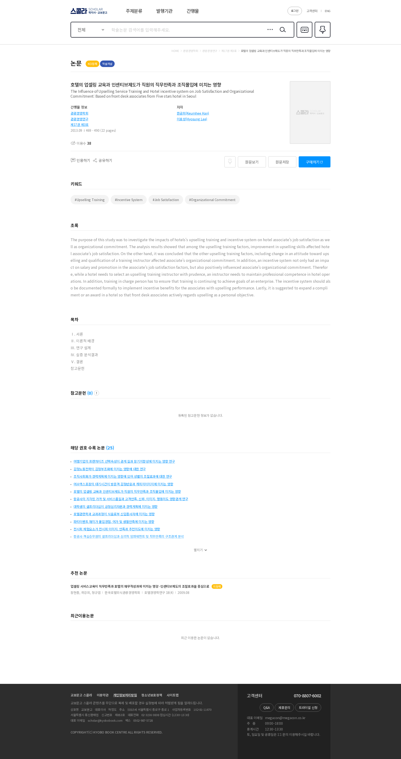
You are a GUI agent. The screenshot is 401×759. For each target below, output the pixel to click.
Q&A (266, 707)
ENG (327, 11)
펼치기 (198, 550)
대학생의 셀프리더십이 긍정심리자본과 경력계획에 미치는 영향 (116, 506)
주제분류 (134, 10)
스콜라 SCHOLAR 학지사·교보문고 (89, 13)
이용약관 (103, 695)
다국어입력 (304, 37)
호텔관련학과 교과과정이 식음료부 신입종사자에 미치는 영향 (114, 514)
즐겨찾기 (322, 37)
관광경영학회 (79, 113)
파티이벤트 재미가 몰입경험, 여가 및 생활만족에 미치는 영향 (114, 521)
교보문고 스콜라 (81, 695)
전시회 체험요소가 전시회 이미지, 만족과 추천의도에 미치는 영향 (117, 529)
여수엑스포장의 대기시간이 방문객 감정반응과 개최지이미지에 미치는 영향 (123, 484)
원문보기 (252, 162)
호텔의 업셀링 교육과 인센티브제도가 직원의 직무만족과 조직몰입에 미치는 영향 (127, 491)
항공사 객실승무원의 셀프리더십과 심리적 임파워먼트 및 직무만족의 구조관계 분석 (129, 536)
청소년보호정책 (151, 695)
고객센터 (312, 11)
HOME (175, 50)
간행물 (193, 10)
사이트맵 (172, 695)
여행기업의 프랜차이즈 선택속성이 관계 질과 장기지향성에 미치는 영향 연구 (124, 461)
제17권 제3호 (80, 124)
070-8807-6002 (307, 695)
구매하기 (313, 162)
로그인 (294, 11)
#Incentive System (128, 199)
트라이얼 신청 (308, 707)
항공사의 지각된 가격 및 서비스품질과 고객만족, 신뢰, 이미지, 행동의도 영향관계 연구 (131, 498)
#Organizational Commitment (212, 199)
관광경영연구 (79, 119)
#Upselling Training (90, 199)
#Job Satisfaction (166, 199)
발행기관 (164, 10)
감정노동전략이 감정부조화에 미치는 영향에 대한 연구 (110, 469)
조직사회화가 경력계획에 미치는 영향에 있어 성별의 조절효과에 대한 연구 (123, 476)
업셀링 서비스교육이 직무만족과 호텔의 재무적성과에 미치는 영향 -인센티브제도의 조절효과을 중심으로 (140, 586)
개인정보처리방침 (125, 695)
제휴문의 (284, 707)
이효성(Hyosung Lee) (192, 119)
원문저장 (282, 162)
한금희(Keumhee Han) (193, 113)
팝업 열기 (96, 393)
